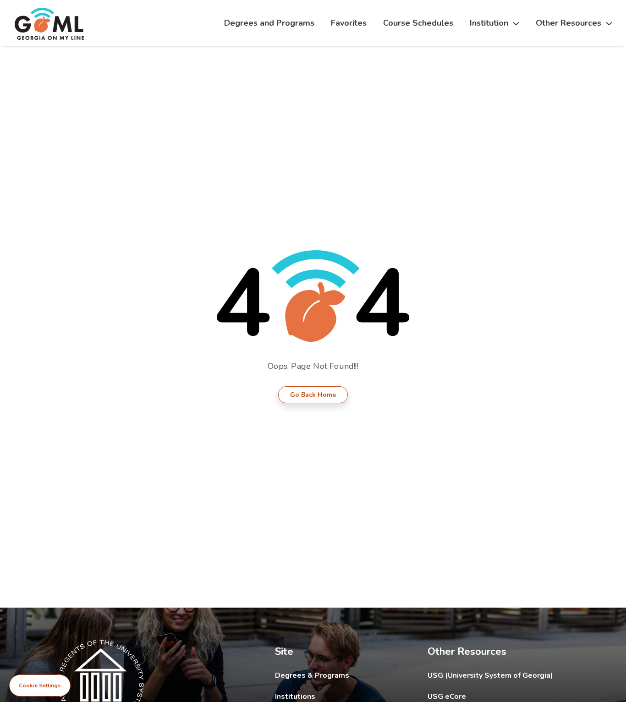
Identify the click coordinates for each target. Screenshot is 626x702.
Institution (489, 22)
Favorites (349, 22)
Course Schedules (418, 22)
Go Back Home (313, 394)
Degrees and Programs (269, 22)
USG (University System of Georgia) (497, 675)
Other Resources (568, 22)
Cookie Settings (40, 685)
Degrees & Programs (312, 675)
